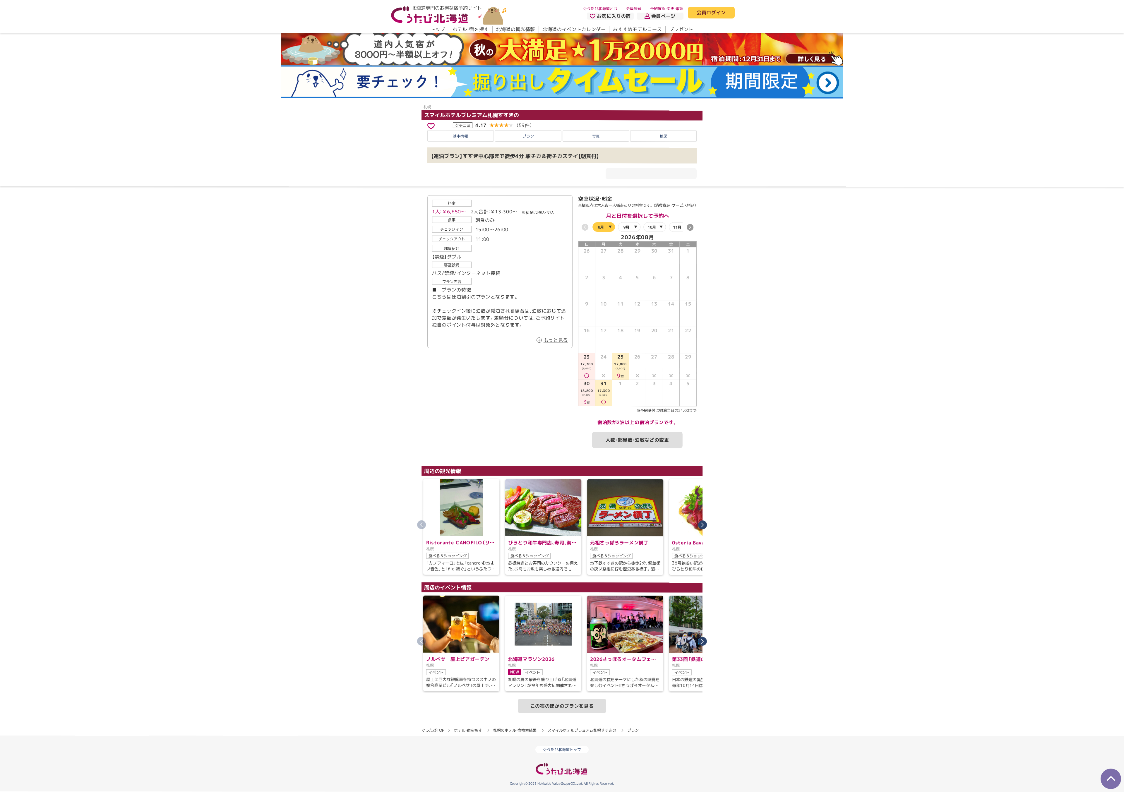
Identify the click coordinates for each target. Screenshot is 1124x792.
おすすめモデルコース (637, 29)
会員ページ (663, 16)
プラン (528, 135)
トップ (438, 29)
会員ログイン (711, 13)
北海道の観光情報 (515, 29)
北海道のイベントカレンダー (574, 29)
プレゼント (681, 29)
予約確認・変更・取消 (666, 8)
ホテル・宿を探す (471, 29)
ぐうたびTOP (433, 730)
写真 (596, 135)
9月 (626, 227)
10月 (651, 227)
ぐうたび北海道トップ (562, 749)
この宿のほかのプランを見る (562, 706)
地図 (663, 136)
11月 (677, 227)
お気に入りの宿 (614, 16)
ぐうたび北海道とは (600, 8)
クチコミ (462, 125)
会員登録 (633, 8)
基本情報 (460, 135)
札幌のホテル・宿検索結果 (515, 730)
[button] (690, 227)
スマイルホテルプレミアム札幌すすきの (471, 115)
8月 (601, 227)
